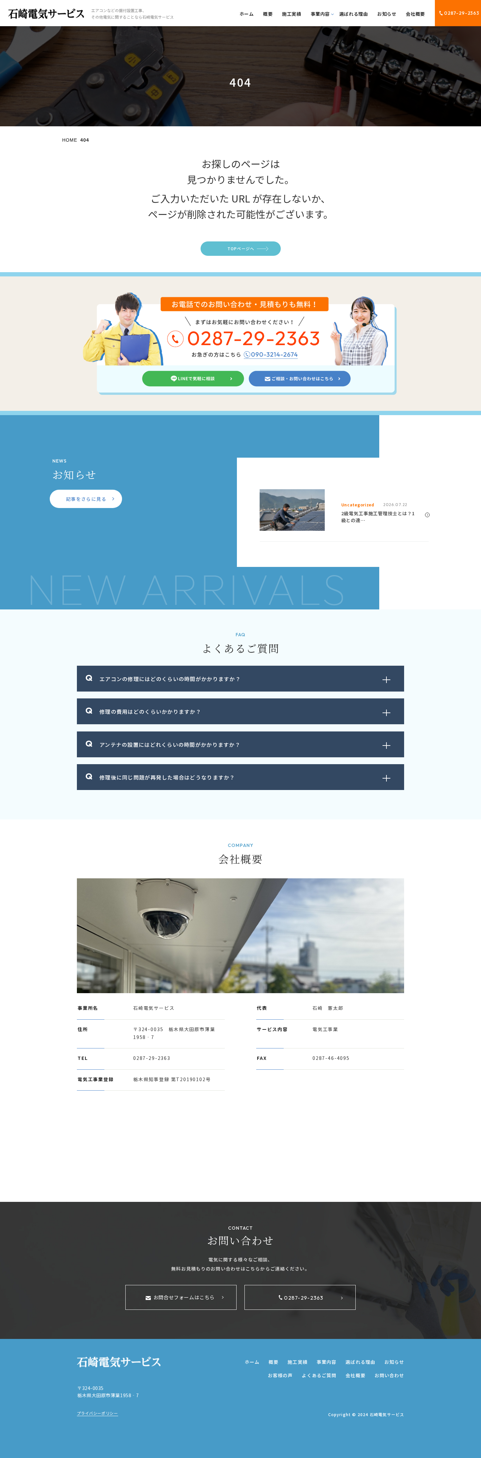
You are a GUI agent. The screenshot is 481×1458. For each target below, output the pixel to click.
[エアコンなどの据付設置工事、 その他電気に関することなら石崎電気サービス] (46, 13)
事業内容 (326, 1362)
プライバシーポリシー (97, 1413)
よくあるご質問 (319, 1375)
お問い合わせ (389, 1375)
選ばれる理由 (353, 13)
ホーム (247, 13)
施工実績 (291, 13)
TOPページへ (240, 248)
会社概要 (415, 13)
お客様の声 (280, 1375)
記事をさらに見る (86, 499)
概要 (268, 13)
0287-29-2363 (461, 13)
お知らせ (386, 13)
